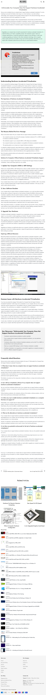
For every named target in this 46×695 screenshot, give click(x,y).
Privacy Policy (4, 684)
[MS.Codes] (23, 2)
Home (2, 660)
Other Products (4, 668)
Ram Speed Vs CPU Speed (34, 503)
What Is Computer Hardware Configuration (11, 526)
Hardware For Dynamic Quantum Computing (11, 504)
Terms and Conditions (5, 686)
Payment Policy (4, 682)
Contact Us (25, 662)
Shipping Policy (4, 678)
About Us (25, 660)
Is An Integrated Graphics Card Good (34, 526)
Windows (8, 578)
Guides (2, 670)
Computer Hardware (23, 6)
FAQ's (2, 672)
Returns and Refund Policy (6, 680)
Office (7, 532)
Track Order (25, 666)
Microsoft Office (4, 662)
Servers (2, 664)
